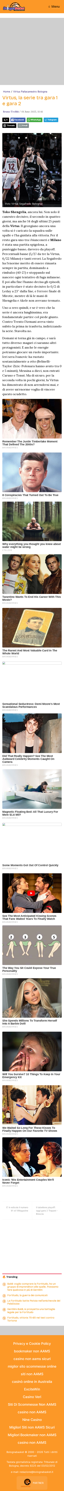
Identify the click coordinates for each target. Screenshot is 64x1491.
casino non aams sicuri (32, 1359)
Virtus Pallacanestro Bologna (30, 91)
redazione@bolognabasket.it (36, 1471)
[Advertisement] (32, 51)
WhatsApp (36, 120)
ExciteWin (32, 1389)
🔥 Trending (10, 1277)
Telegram (52, 120)
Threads (11, 125)
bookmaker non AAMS (32, 1351)
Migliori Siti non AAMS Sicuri (32, 1427)
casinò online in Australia (32, 1382)
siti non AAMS (32, 1374)
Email (24, 125)
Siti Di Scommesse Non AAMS (32, 1404)
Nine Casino (32, 1420)
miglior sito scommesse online (32, 1366)
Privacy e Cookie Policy (32, 1344)
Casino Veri (32, 1397)
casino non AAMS (32, 1412)
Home (6, 91)
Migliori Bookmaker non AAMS (32, 1435)
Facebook (19, 120)
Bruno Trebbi (11, 111)
